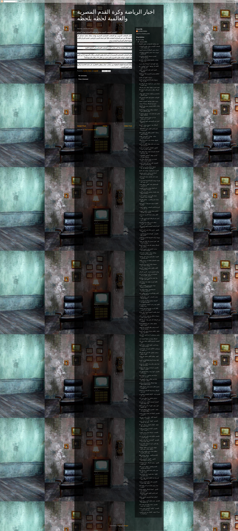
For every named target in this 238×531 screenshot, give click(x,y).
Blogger (126, 525)
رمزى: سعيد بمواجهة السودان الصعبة (148, 101)
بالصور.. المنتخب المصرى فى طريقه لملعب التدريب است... (148, 148)
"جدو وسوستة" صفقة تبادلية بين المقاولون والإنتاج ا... (147, 290)
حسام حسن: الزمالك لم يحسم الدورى (149, 50)
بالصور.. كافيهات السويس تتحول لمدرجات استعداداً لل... (147, 459)
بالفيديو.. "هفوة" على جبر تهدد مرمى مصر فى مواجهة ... (148, 421)
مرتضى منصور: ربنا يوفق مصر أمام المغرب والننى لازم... (148, 398)
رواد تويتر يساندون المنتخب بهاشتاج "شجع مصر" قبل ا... (148, 278)
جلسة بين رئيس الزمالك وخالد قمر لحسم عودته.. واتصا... (148, 159)
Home (105, 126)
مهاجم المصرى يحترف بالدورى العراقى (149, 272)
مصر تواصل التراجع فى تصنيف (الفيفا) (149, 44)
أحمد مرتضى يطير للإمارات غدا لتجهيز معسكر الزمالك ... (149, 328)
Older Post (128, 126)
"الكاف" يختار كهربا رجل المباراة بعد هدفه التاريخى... (148, 474)
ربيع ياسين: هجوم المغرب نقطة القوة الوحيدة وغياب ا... (148, 345)
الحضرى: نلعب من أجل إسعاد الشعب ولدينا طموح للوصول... (148, 163)
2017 (139, 39)
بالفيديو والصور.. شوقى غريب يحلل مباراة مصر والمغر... (148, 467)
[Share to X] (106, 71)
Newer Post (81, 126)
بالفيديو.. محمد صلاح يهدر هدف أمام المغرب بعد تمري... (148, 505)
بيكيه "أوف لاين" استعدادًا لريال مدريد (148, 64)
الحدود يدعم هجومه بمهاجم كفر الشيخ (149, 170)
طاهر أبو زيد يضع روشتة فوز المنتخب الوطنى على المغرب (148, 309)
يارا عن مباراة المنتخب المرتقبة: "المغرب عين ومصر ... (147, 118)
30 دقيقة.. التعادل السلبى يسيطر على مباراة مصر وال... (149, 425)
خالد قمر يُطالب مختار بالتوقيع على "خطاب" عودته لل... (148, 379)
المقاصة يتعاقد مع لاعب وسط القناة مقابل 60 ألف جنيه (148, 110)
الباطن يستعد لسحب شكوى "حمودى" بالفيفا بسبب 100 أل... (148, 211)
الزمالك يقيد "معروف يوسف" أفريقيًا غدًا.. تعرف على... (148, 125)
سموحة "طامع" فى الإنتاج (145, 77)
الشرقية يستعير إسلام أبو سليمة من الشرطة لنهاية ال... (148, 301)
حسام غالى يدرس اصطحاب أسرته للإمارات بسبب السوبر (148, 196)
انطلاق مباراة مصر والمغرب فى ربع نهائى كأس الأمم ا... (148, 452)
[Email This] (103, 71)
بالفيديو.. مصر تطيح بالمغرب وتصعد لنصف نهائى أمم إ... (148, 482)
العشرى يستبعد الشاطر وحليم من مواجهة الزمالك (147, 57)
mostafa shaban (142, 31)
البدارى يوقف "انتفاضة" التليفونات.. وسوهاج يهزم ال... (148, 156)
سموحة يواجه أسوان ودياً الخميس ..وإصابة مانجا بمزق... (148, 265)
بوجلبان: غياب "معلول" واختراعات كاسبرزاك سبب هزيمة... (147, 253)
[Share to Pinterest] (110, 71)
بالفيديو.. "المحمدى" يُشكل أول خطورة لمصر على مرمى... (149, 440)
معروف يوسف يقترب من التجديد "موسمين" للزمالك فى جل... (147, 167)
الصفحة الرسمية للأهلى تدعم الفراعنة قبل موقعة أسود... (149, 402)
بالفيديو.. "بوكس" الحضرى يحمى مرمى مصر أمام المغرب (149, 509)
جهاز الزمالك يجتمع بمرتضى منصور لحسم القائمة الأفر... (148, 383)
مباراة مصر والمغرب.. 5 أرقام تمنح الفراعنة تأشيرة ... (148, 376)
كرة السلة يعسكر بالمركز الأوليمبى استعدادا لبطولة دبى (148, 188)
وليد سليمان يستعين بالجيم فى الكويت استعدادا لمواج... (149, 192)
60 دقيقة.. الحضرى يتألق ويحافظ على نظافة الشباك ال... (148, 410)
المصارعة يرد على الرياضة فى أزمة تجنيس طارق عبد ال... (148, 274)
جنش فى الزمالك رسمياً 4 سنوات (147, 103)
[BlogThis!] (104, 71)
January (142, 42)
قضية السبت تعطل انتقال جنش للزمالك (149, 87)
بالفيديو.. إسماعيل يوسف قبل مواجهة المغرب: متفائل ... (149, 368)
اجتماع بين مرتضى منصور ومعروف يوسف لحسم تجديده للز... (148, 173)
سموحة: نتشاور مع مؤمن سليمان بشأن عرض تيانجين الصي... (149, 316)
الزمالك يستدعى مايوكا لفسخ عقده (148, 338)
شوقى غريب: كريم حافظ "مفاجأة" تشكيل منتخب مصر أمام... (148, 448)
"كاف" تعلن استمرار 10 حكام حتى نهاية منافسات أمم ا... (149, 242)
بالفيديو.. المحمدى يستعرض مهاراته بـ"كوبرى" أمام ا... (148, 429)
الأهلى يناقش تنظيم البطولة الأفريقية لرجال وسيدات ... (148, 268)
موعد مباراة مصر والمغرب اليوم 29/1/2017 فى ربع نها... (147, 286)
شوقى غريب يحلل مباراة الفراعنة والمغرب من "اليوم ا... (147, 223)
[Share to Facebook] (108, 71)
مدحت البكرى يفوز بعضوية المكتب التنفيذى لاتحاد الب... (148, 249)
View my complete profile (143, 33)
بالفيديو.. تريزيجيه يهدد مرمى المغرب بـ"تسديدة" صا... (148, 433)
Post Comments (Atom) (91, 129)
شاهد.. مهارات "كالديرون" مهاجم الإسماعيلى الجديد (147, 137)
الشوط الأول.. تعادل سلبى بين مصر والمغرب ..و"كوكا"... (148, 417)
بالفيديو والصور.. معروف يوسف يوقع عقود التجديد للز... (148, 455)
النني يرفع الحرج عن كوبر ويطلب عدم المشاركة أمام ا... (149, 293)
